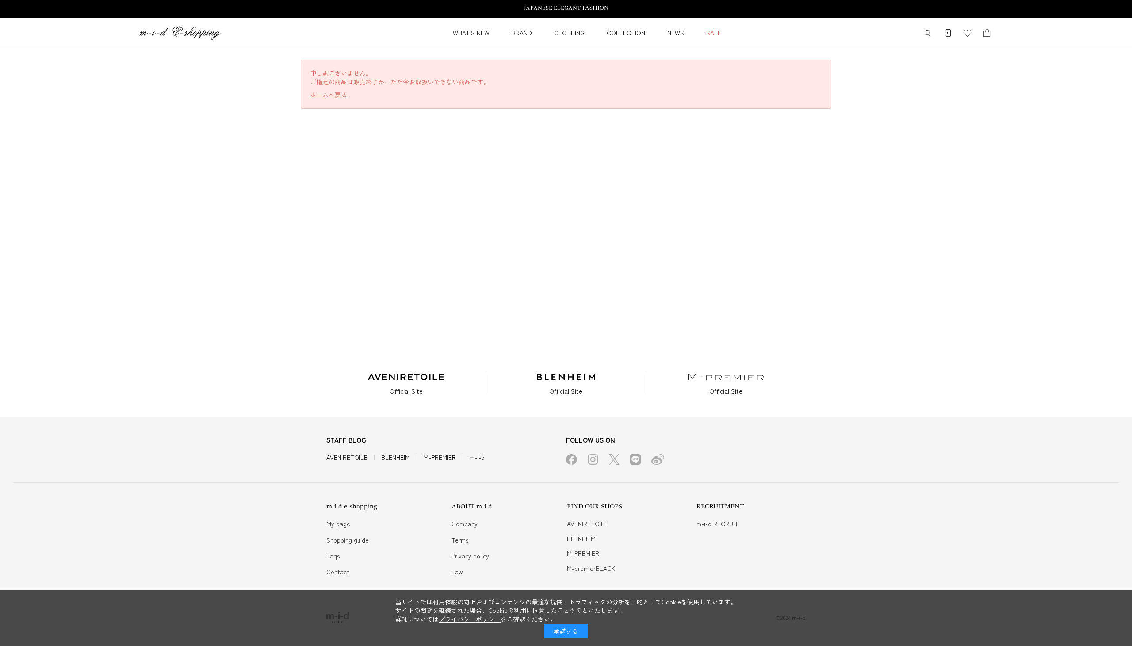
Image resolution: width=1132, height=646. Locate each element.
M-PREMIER (440, 457)
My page (338, 523)
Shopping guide (347, 539)
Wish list (967, 33)
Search (927, 33)
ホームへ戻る (328, 95)
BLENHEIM (395, 457)
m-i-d (477, 457)
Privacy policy (470, 555)
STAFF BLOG (346, 439)
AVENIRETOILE (346, 457)
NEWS (675, 32)
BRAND (522, 32)
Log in (947, 33)
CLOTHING (569, 32)
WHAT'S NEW (471, 32)
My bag (987, 33)
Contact (337, 571)
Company (464, 523)
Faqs (333, 555)
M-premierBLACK (591, 568)
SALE (713, 32)
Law (457, 571)
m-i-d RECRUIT (717, 523)
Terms (459, 539)
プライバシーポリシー (470, 619)
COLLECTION (626, 32)
